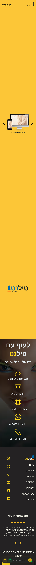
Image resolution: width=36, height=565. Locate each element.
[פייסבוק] (9, 490)
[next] (32, 123)
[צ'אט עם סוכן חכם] (9, 458)
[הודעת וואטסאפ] (9, 466)
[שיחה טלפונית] (9, 474)
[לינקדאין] (9, 498)
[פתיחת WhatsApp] (10, 560)
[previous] (4, 123)
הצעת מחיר (6, 5)
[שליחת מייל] (9, 482)
